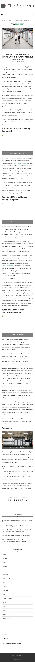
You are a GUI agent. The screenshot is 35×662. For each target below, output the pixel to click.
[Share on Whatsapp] (20, 500)
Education (5, 574)
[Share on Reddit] (18, 500)
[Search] (33, 14)
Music (4, 602)
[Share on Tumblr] (16, 500)
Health (4, 594)
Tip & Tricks (6, 618)
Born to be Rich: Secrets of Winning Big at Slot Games (16, 535)
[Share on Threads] (22, 500)
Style (4, 610)
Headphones (6, 590)
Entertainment (6, 578)
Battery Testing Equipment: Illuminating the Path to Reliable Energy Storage (17, 57)
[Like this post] (8, 500)
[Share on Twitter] (12, 500)
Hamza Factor (20, 61)
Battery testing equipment (20, 163)
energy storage (24, 173)
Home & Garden (7, 598)
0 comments (24, 497)
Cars (4, 570)
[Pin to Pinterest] (14, 500)
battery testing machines (8, 265)
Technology (6, 614)
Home (3, 20)
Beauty (5, 558)
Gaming (5, 586)
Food (4, 582)
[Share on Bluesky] (24, 500)
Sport (4, 606)
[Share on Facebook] (10, 500)
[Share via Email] (26, 500)
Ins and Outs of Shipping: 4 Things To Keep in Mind (15, 526)
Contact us (4, 634)
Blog (4, 562)
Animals (5, 554)
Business (5, 566)
